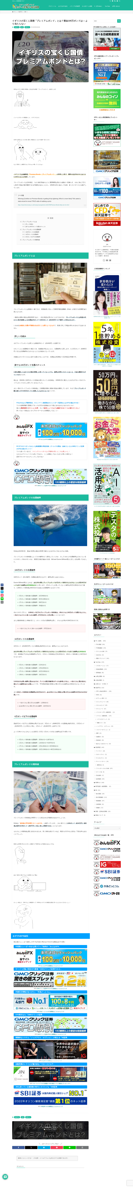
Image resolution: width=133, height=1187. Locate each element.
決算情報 (100, 804)
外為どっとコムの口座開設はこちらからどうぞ (51, 1011)
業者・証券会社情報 (103, 811)
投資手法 (17, 27)
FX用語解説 (101, 648)
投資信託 (100, 740)
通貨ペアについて (102, 658)
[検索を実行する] (119, 21)
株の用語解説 (101, 797)
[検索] (119, 1)
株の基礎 (100, 793)
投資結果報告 (101, 669)
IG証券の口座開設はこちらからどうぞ (52, 1060)
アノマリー (100, 751)
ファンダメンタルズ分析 (104, 768)
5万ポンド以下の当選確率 (33, 237)
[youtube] (112, 1)
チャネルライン (101, 758)
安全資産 (100, 775)
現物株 (99, 807)
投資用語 (100, 747)
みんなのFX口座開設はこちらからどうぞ (52, 439)
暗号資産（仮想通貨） (103, 786)
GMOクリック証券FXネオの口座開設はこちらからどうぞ (52, 988)
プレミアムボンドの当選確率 (31, 229)
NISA (99, 694)
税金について (100, 815)
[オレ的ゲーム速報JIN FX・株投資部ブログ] (25, 6)
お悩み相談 (100, 680)
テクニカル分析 (101, 651)
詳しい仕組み (29, 224)
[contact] (117, 1)
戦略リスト (101, 722)
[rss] (115, 1)
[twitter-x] (110, 1)
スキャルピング (101, 705)
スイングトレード (102, 701)
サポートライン (101, 754)
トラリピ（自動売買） (103, 715)
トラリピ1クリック (103, 719)
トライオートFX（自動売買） (105, 712)
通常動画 (100, 672)
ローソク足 (100, 772)
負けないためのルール (103, 743)
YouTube (100, 662)
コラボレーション (102, 665)
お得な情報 (100, 676)
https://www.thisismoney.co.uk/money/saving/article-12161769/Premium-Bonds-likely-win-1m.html (43, 205)
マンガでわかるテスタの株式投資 (107, 553)
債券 (22, 27)
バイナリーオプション (103, 729)
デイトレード (101, 708)
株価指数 (100, 800)
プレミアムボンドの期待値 (31, 240)
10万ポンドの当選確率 (32, 234)
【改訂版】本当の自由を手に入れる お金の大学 (107, 459)
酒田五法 (100, 765)
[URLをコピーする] (82, 1147)
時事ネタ (27, 27)
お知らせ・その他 (102, 684)
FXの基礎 (100, 644)
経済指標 (100, 779)
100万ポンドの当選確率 (32, 232)
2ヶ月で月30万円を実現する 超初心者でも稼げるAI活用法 (107, 506)
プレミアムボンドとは (29, 221)
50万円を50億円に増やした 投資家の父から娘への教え (107, 412)
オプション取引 (101, 698)
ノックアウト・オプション (104, 726)
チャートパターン (102, 761)
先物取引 (100, 736)
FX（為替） (101, 641)
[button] (18, 1147)
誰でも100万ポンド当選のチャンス (36, 226)
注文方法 (100, 655)
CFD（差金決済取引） (103, 691)
